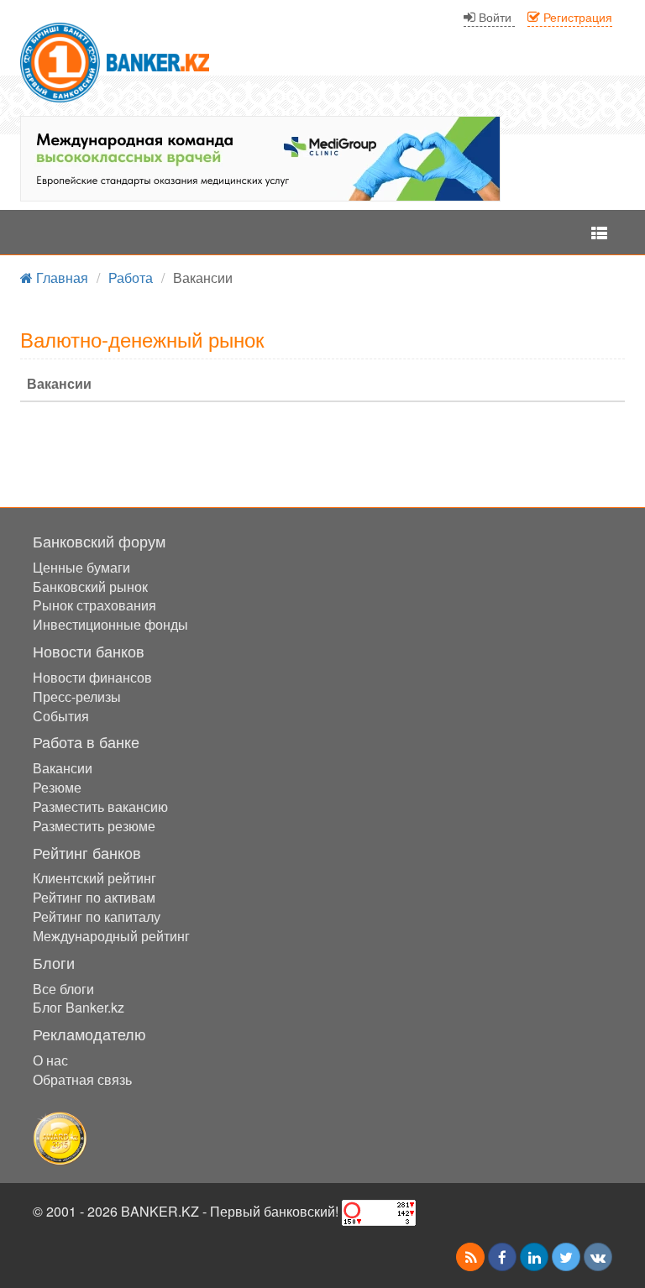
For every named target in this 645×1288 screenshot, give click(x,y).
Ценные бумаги (81, 567)
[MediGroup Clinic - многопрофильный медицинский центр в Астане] (260, 159)
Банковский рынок (90, 586)
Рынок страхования (94, 605)
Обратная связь (82, 1079)
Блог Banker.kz (78, 1007)
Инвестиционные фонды (110, 624)
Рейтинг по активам (94, 897)
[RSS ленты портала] (470, 1257)
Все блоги (63, 988)
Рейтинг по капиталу (96, 916)
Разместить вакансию (100, 806)
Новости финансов (92, 677)
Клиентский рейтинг (94, 877)
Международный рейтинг (111, 935)
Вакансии (62, 768)
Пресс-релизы (77, 696)
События (61, 715)
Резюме (57, 787)
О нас (50, 1060)
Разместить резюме (94, 825)
